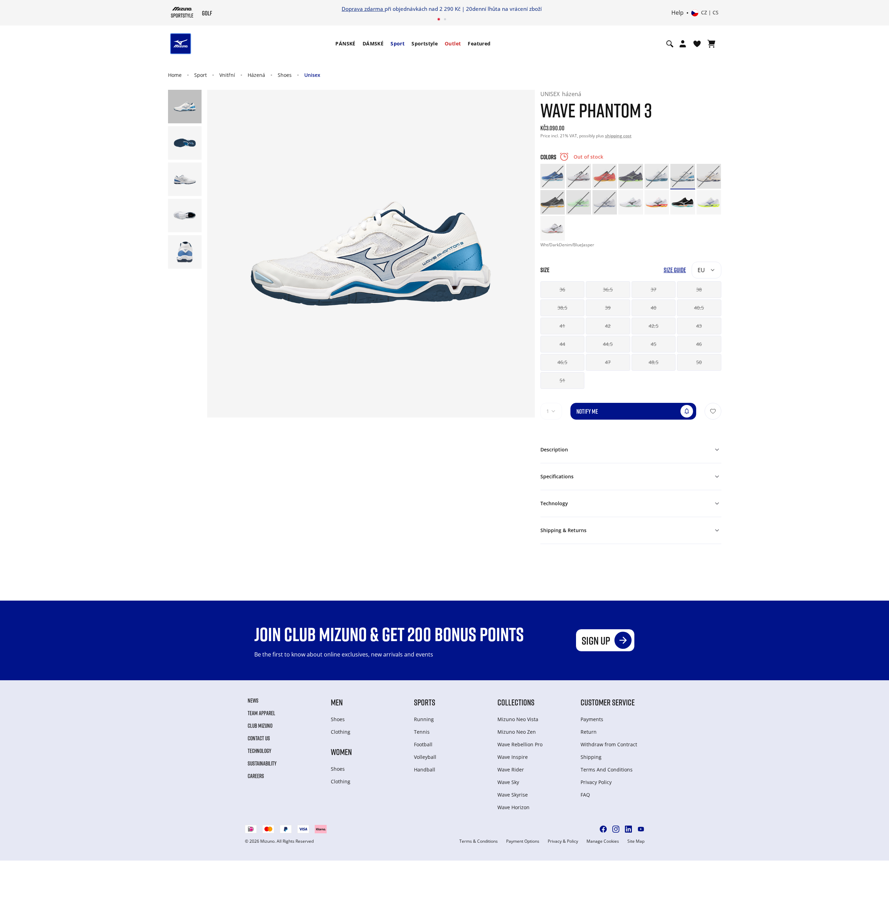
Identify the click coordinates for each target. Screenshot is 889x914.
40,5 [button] (699, 307)
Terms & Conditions (478, 841)
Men (337, 702)
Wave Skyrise (512, 794)
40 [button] (653, 307)
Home (175, 75)
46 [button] (699, 344)
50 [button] (699, 362)
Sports (424, 702)
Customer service (608, 702)
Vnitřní (227, 75)
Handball (424, 769)
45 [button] (653, 344)
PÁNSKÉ (345, 43)
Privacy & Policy (563, 841)
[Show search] (670, 43)
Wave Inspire (512, 757)
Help (677, 13)
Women (341, 752)
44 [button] (562, 344)
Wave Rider (510, 769)
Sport (398, 43)
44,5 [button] (608, 344)
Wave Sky (508, 782)
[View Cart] (711, 43)
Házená (256, 75)
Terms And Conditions (607, 769)
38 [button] (699, 289)
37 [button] (653, 289)
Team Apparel (261, 713)
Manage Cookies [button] (602, 841)
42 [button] (608, 325)
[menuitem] (345, 43)
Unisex (312, 75)
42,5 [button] (653, 325)
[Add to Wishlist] (713, 411)
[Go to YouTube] (640, 829)
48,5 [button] (653, 362)
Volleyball (425, 757)
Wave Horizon (513, 807)
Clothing (340, 731)
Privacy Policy (596, 782)
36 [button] (562, 289)
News (253, 700)
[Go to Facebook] (603, 829)
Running (424, 719)
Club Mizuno (260, 725)
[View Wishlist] (697, 43)
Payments (592, 719)
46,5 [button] (562, 362)
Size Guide (675, 270)
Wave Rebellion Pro (519, 744)
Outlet (453, 43)
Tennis (422, 731)
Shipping (591, 757)
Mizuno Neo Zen (516, 731)
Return (589, 731)
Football (423, 744)
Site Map (635, 841)
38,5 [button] (562, 307)
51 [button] (562, 380)
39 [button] (608, 307)
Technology (259, 750)
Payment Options (522, 841)
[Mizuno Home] (182, 12)
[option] (552, 176)
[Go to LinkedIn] (628, 829)
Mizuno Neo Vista (517, 719)
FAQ (585, 794)
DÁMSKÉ (373, 43)
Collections (515, 702)
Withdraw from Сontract (609, 744)
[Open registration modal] (683, 43)
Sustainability (262, 763)
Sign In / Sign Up (490, 9)
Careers (256, 775)
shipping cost (618, 136)
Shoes (285, 75)
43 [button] (699, 325)
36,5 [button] (608, 289)
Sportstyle (424, 43)
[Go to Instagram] (615, 829)
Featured (479, 43)
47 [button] (608, 362)
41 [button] (562, 325)
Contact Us (259, 738)
